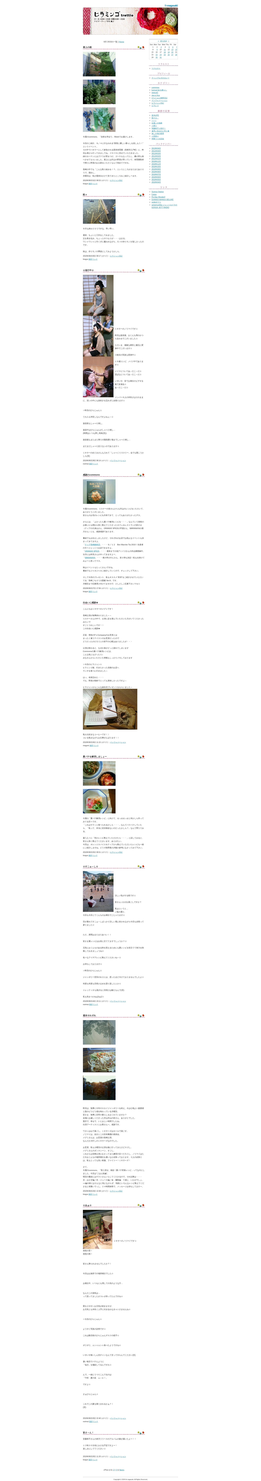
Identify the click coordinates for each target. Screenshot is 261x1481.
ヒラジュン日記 (116, 180)
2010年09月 (156, 169)
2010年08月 (156, 172)
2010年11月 (156, 164)
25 (165, 55)
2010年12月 (156, 161)
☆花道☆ (155, 136)
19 (169, 52)
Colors (154, 194)
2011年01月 (156, 159)
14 (176, 50)
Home (121, 42)
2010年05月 (156, 180)
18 (165, 52)
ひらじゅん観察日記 (159, 98)
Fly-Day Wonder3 (158, 197)
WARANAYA (90, 558)
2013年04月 (156, 148)
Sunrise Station (158, 192)
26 (169, 55)
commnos (155, 87)
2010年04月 (156, 182)
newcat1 (155, 93)
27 (172, 55)
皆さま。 (155, 118)
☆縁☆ (154, 126)
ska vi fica (156, 95)
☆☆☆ (154, 120)
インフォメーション (118, 461)
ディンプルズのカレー (160, 78)
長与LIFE (155, 115)
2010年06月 (156, 177)
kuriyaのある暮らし (159, 90)
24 (161, 55)
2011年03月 (156, 153)
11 (165, 50)
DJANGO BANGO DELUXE (162, 200)
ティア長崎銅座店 (92, 544)
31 (161, 57)
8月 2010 (163, 41)
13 (172, 50)
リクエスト (156, 68)
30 (157, 57)
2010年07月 (156, 174)
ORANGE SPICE (92, 551)
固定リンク (93, 184)
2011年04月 (156, 151)
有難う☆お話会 (158, 139)
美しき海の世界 (158, 134)
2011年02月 (156, 156)
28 (176, 55)
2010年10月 (156, 167)
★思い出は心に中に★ (160, 131)
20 (172, 52)
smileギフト (156, 202)
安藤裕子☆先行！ (159, 128)
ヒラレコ (155, 106)
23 (157, 55)
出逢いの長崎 (157, 123)
